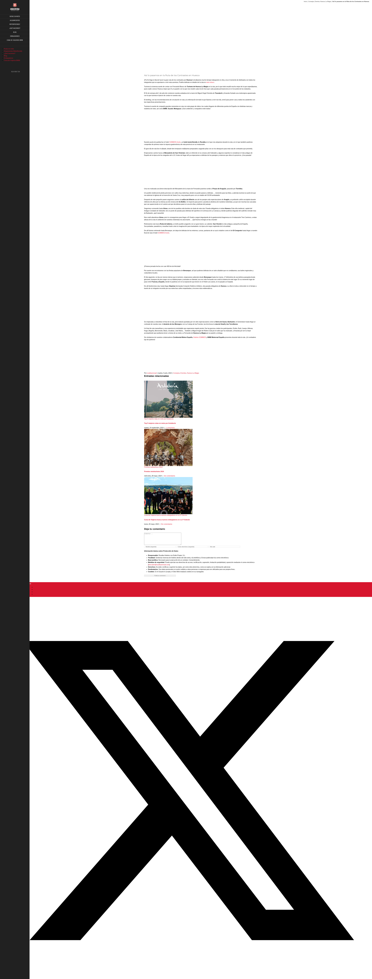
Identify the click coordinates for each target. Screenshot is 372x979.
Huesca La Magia (193, 373)
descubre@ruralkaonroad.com (158, 565)
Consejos (176, 373)
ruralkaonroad (152, 373)
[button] (15, 44)
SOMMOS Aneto (175, 142)
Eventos (183, 373)
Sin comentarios (169, 476)
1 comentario (170, 428)
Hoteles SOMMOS (199, 337)
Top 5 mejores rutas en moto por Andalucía (158, 419)
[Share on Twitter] (188, 974)
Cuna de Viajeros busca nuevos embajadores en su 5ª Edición (165, 515)
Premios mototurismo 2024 (153, 467)
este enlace (210, 82)
